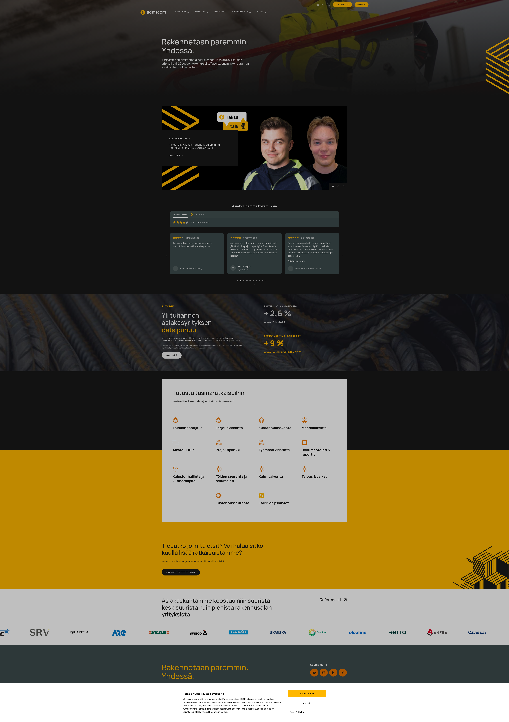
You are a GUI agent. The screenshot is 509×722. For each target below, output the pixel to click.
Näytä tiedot (298, 711)
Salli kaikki (307, 693)
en (322, 4)
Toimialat (200, 12)
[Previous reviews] (165, 256)
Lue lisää (174, 157)
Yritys (260, 12)
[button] (333, 186)
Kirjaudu (361, 4)
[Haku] (328, 5)
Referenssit (220, 12)
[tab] (237, 281)
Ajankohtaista (240, 12)
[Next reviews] (342, 256)
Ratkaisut (180, 12)
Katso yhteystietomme (181, 572)
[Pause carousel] (254, 285)
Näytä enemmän (181, 261)
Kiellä (307, 703)
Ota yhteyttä (342, 4)
